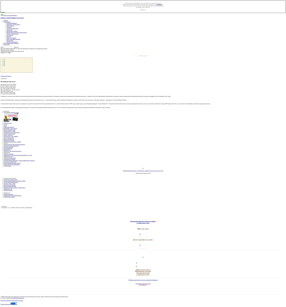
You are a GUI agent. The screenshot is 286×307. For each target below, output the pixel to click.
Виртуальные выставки (10, 129)
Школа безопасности (9, 139)
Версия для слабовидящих (10, 15)
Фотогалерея (10, 40)
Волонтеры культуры (9, 140)
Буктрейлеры (7, 150)
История (9, 36)
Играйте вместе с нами (9, 131)
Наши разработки (8, 148)
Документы (9, 30)
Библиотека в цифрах (12, 31)
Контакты (9, 27)
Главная (6, 20)
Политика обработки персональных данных (12, 300)
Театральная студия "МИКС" (11, 136)
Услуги (5, 124)
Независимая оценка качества (11, 43)
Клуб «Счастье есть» (9, 137)
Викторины (8, 76)
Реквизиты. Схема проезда (13, 24)
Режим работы (10, 25)
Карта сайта (7, 44)
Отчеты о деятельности (12, 34)
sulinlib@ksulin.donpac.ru (18, 298)
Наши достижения (11, 38)
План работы (10, 35)
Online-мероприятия (9, 127)
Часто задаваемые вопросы (13, 39)
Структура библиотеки (12, 28)
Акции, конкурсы (8, 135)
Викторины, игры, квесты (10, 128)
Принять (143, 9)
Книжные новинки (8, 147)
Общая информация (12, 23)
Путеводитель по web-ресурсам (12, 132)
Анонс (5, 125)
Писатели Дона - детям (9, 183)
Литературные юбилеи (9, 133)
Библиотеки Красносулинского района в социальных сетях (143, 222)
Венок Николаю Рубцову (10, 186)
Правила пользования (12, 42)
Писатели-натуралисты (9, 185)
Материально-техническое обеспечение (17, 32)
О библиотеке (7, 21)
